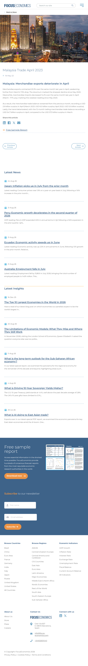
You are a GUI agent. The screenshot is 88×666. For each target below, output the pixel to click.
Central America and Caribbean (40, 557)
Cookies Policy (24, 655)
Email (7, 512)
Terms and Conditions (41, 655)
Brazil (6, 548)
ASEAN (35, 548)
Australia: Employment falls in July (25, 269)
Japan (6, 575)
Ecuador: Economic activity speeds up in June (32, 242)
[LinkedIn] (60, 615)
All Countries (9, 590)
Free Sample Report (16, 130)
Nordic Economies (40, 585)
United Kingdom (11, 582)
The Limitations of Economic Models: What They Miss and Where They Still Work (43, 330)
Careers (7, 628)
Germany (8, 563)
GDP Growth (64, 548)
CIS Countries (38, 562)
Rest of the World (39, 588)
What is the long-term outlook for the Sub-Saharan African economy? (39, 360)
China (6, 552)
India (6, 567)
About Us (8, 616)
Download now (14, 476)
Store (6, 620)
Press (6, 624)
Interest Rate (65, 556)
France (7, 560)
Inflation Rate (65, 552)
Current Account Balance (70, 571)
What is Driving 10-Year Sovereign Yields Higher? (33, 388)
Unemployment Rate (68, 563)
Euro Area (8, 556)
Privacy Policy (10, 655)
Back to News (11, 12)
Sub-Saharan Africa (40, 600)
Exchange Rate (66, 560)
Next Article (78, 146)
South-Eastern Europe (41, 596)
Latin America (38, 573)
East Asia (35, 565)
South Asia (36, 592)
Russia (7, 579)
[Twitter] (65, 615)
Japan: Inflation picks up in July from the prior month (36, 186)
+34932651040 (41, 641)
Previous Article (11, 146)
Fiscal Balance (65, 567)
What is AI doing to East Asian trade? (26, 415)
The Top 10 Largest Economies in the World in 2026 (35, 302)
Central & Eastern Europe (43, 552)
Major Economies (39, 577)
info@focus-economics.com (41, 634)
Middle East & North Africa (43, 581)
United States (10, 586)
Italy (6, 571)
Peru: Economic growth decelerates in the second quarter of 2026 (40, 214)
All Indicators (64, 575)
